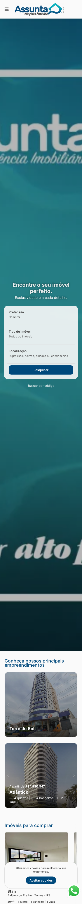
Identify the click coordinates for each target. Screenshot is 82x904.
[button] (41, 704)
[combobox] (21, 317)
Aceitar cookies (41, 880)
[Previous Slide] (8, 704)
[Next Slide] (74, 704)
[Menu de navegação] (7, 9)
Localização (18, 351)
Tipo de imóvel (20, 331)
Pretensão (16, 312)
